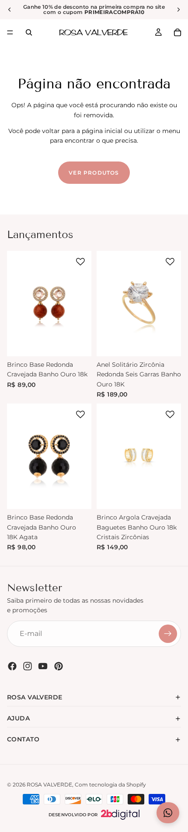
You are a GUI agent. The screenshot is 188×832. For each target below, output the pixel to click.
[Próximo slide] (178, 9)
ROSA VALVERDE (49, 784)
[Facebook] (12, 666)
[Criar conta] (168, 634)
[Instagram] (27, 666)
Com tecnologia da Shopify (110, 784)
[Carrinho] (177, 32)
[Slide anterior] (9, 9)
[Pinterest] (58, 666)
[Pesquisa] (28, 32)
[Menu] (10, 32)
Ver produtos (94, 172)
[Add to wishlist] (80, 261)
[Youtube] (43, 666)
